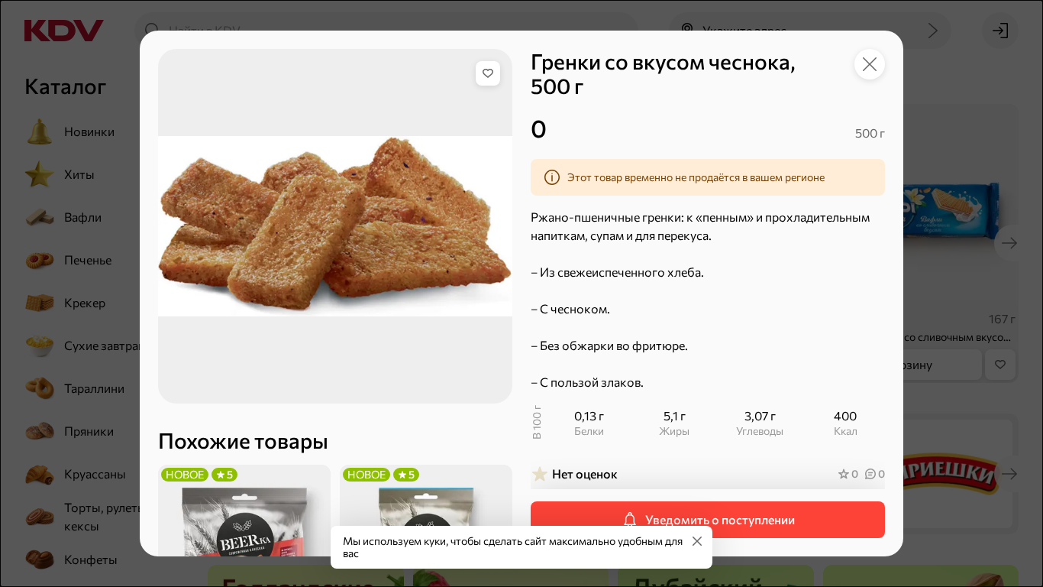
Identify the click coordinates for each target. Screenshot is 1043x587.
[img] (488, 73)
